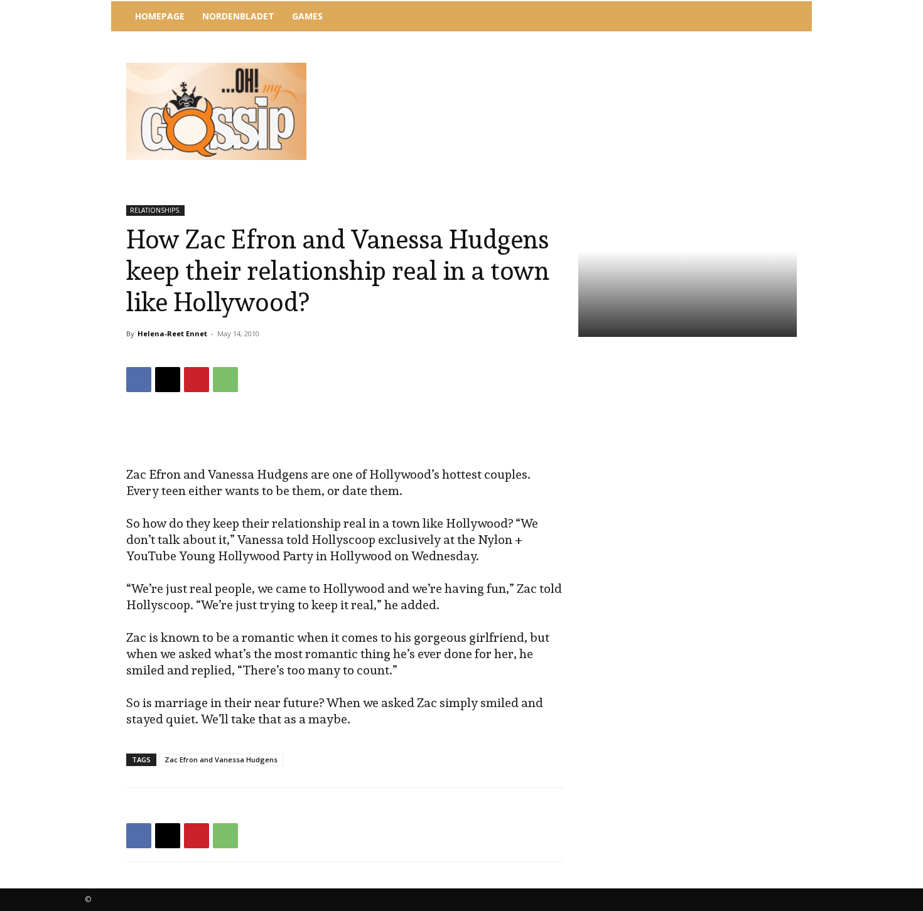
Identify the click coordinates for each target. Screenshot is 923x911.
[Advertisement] (565, 66)
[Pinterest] (196, 379)
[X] (167, 379)
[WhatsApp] (225, 379)
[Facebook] (138, 379)
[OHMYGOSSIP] (216, 111)
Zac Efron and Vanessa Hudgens (221, 759)
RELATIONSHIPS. (155, 210)
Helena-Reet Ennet (172, 333)
